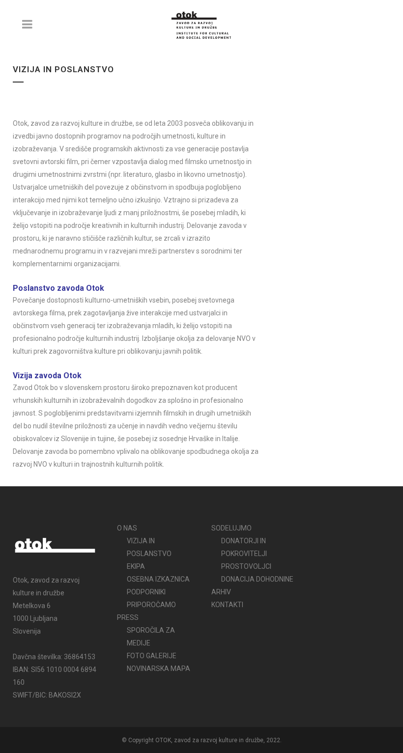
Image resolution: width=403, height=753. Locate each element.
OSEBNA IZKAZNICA (158, 579)
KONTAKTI (227, 605)
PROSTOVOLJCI (246, 566)
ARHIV (221, 592)
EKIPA (136, 566)
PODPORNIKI (146, 592)
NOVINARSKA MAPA (158, 668)
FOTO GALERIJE (151, 656)
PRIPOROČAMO (151, 605)
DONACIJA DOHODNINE (257, 579)
